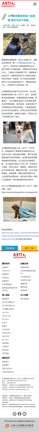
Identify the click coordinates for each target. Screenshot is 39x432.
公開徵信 (5, 346)
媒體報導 (5, 274)
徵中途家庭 (25, 299)
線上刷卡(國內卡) (8, 302)
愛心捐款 (6, 295)
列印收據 (5, 353)
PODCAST (6, 271)
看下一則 (29, 248)
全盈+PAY (6, 336)
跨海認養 (24, 290)
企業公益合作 (7, 368)
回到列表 (10, 248)
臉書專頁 (5, 281)
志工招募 (24, 295)
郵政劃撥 (5, 299)
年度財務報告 (7, 284)
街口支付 (5, 319)
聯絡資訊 (5, 362)
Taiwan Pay (6, 316)
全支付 (4, 323)
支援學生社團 (26, 280)
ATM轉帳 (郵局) (8, 309)
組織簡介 (5, 267)
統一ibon (5, 340)
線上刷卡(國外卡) (8, 305)
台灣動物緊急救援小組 (26, 63)
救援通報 (5, 365)
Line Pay (5, 312)
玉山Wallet (6, 329)
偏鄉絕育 (24, 283)
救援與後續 (25, 267)
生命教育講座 (26, 277)
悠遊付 (4, 326)
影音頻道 (5, 277)
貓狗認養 (24, 287)
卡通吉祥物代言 (8, 372)
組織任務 (24, 264)
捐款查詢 (5, 350)
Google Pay (6, 333)
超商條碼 (5, 343)
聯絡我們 (6, 358)
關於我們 (6, 264)
